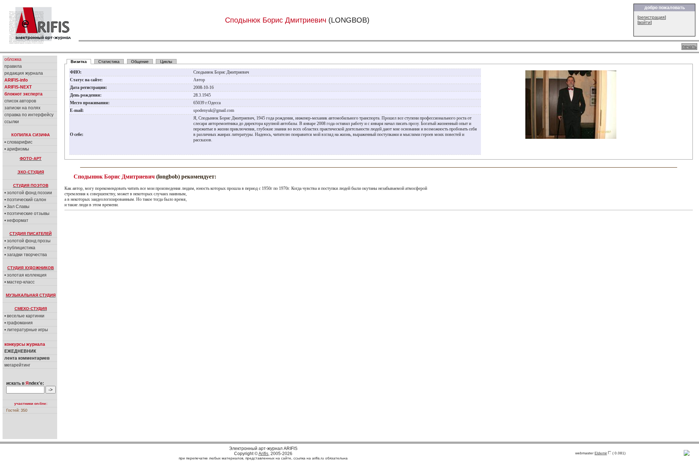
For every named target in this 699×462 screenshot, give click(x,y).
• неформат (16, 220)
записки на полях (22, 107)
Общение (140, 61)
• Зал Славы (16, 206)
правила (13, 66)
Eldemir (601, 453)
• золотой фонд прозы (27, 240)
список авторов (20, 100)
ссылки (11, 121)
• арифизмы (16, 149)
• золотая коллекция (25, 275)
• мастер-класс (19, 282)
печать (689, 46)
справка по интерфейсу (29, 114)
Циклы (166, 61)
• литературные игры (26, 329)
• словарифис (18, 142)
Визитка (79, 61)
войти (645, 22)
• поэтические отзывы (27, 213)
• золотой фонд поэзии (28, 192)
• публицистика (19, 247)
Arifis (263, 453)
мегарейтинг (17, 365)
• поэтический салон (25, 199)
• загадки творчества (25, 254)
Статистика (108, 61)
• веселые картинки (24, 315)
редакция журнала (23, 73)
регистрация (652, 17)
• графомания (18, 322)
